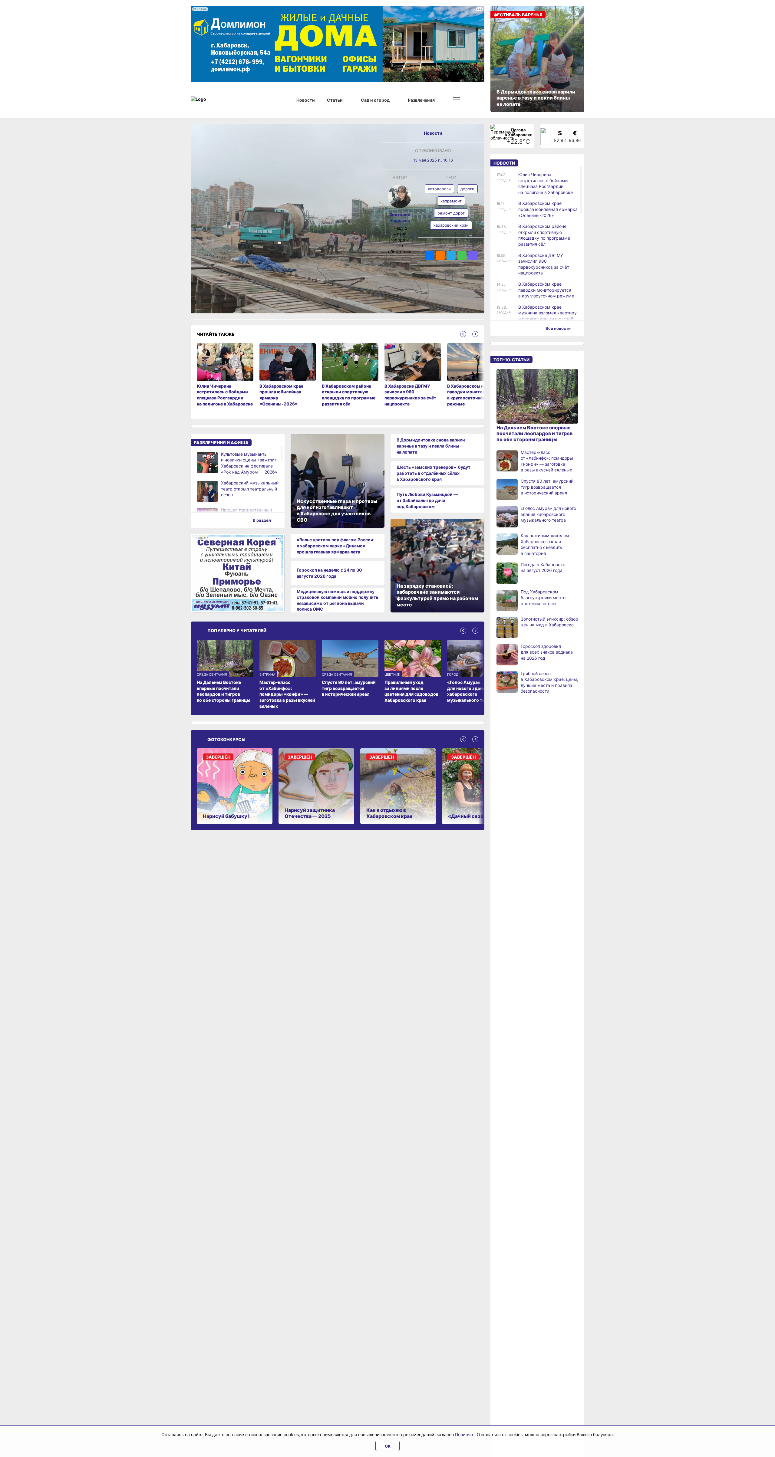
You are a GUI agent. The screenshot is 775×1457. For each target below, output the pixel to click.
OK (388, 1446)
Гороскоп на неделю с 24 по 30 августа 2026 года (329, 573)
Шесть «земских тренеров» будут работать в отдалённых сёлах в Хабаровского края (433, 472)
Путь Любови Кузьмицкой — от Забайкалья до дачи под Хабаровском (427, 500)
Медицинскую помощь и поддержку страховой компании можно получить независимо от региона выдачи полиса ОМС (337, 600)
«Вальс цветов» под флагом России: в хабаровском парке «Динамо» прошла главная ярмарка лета (335, 545)
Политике (464, 1434)
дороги (467, 188)
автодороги (439, 188)
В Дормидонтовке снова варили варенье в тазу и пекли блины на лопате (431, 445)
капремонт (451, 201)
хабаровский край (451, 225)
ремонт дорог (451, 213)
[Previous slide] (463, 334)
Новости (433, 133)
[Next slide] (475, 334)
